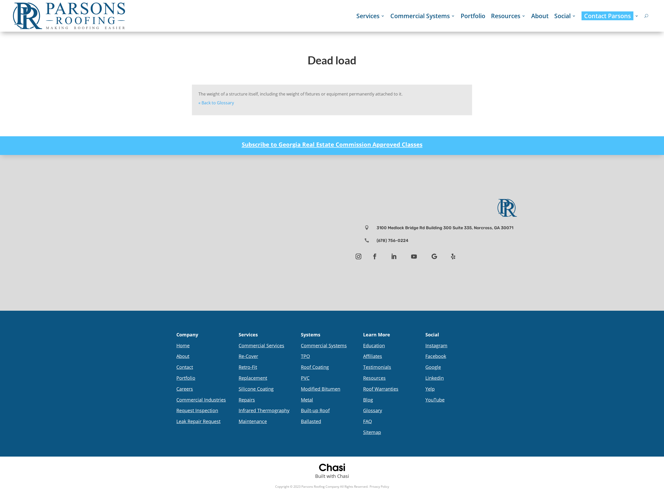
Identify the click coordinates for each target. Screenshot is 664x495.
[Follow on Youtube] (414, 256)
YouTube (435, 400)
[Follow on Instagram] (358, 256)
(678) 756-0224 (392, 240)
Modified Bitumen (320, 389)
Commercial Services (261, 345)
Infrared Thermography (264, 410)
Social (562, 16)
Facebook (435, 356)
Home (183, 345)
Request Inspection (197, 410)
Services (367, 16)
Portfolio (473, 16)
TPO (305, 356)
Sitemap (372, 432)
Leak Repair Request (198, 421)
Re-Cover (248, 356)
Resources (505, 16)
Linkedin (434, 378)
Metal (307, 400)
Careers (184, 389)
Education (374, 345)
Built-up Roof (315, 410)
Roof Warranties (380, 389)
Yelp (430, 389)
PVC (305, 378)
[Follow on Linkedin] (393, 256)
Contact (184, 367)
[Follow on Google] (434, 256)
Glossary (372, 410)
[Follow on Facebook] (375, 256)
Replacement (253, 378)
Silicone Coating (256, 389)
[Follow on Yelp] (453, 256)
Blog (368, 400)
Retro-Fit (248, 367)
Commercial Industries (201, 400)
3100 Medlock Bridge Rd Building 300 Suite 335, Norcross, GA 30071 (445, 227)
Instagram (436, 345)
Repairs (247, 400)
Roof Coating (315, 367)
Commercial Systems (420, 16)
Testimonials (377, 367)
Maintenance (253, 421)
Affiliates (372, 356)
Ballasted (311, 421)
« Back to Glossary (216, 103)
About (540, 16)
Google (433, 367)
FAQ (367, 421)
